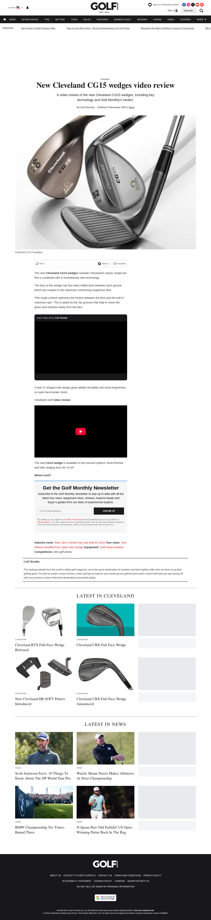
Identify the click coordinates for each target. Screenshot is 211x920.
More (200, 19)
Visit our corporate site (144, 910)
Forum (157, 19)
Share (42, 264)
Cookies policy (103, 881)
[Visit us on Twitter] (193, 4)
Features (102, 19)
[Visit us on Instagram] (188, 4)
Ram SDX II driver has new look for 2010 (80, 542)
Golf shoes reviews (112, 547)
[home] (4, 20)
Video (170, 19)
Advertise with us (138, 881)
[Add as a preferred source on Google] (105, 897)
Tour (74, 19)
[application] (80, 347)
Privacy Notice (44, 522)
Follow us (105, 264)
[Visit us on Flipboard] (202, 4)
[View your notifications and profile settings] (27, 8)
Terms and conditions (127, 875)
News (12, 19)
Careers (120, 881)
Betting (60, 19)
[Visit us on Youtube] (197, 4)
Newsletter (121, 264)
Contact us (105, 875)
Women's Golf (122, 19)
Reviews (142, 19)
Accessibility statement (76, 881)
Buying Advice (30, 19)
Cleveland (104, 79)
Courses (185, 19)
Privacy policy (152, 875)
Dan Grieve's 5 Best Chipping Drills (38, 28)
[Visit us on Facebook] (184, 4)
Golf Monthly (87, 107)
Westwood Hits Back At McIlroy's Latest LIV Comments (167, 28)
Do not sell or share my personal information (105, 886)
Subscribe (188, 11)
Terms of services (74, 519)
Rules (87, 19)
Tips (46, 19)
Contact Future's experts (79, 875)
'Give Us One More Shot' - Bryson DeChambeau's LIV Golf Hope (98, 28)
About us (55, 875)
